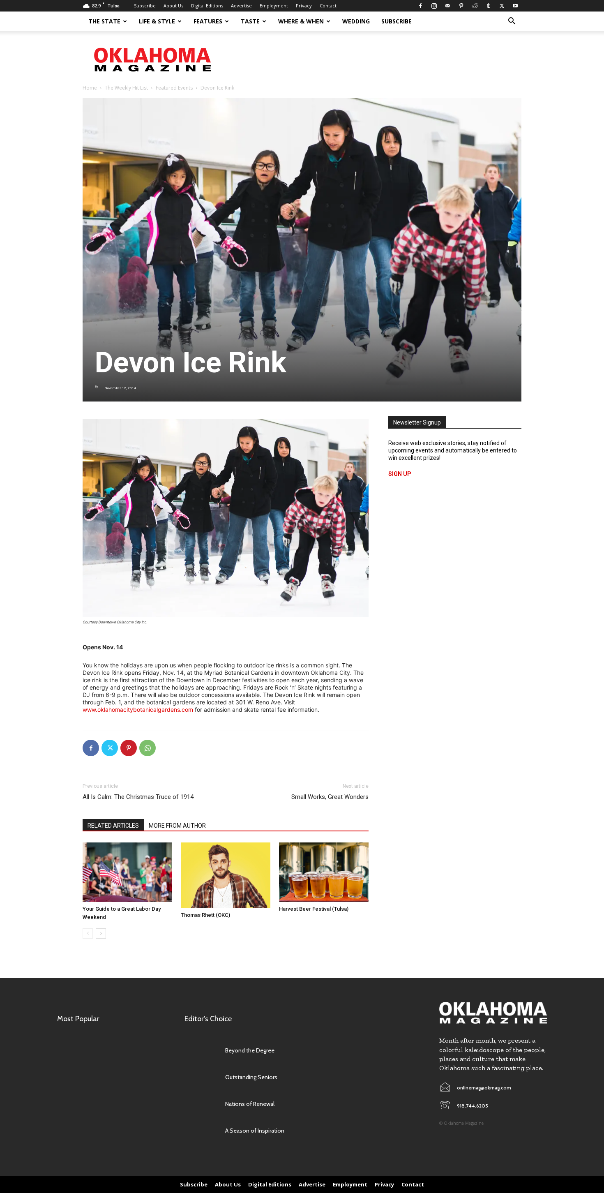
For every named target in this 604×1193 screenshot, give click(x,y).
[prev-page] (88, 933)
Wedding (356, 21)
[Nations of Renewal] (200, 1103)
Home (90, 87)
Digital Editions (207, 5)
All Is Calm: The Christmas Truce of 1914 (138, 797)
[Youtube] (515, 6)
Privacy (304, 5)
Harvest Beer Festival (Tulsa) (313, 909)
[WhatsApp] (147, 748)
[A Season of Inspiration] (200, 1130)
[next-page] (101, 933)
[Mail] (447, 6)
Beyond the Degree (249, 1050)
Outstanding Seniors (251, 1077)
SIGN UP (399, 474)
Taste (250, 21)
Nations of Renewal (249, 1104)
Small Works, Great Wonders (330, 797)
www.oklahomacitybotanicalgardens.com (138, 709)
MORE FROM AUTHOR (177, 825)
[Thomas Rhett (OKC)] (225, 875)
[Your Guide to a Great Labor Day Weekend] (127, 872)
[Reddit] (474, 6)
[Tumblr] (488, 6)
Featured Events (174, 87)
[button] (511, 22)
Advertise (241, 5)
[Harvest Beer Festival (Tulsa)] (324, 872)
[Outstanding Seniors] (200, 1077)
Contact (328, 5)
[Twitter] (502, 6)
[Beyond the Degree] (200, 1050)
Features (208, 21)
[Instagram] (434, 6)
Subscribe (145, 5)
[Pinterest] (461, 6)
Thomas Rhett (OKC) (205, 915)
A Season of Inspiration (254, 1130)
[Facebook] (420, 6)
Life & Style (157, 21)
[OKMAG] (493, 1013)
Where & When (301, 21)
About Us (173, 5)
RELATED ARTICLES (113, 825)
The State (104, 21)
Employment (274, 5)
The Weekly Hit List (126, 87)
